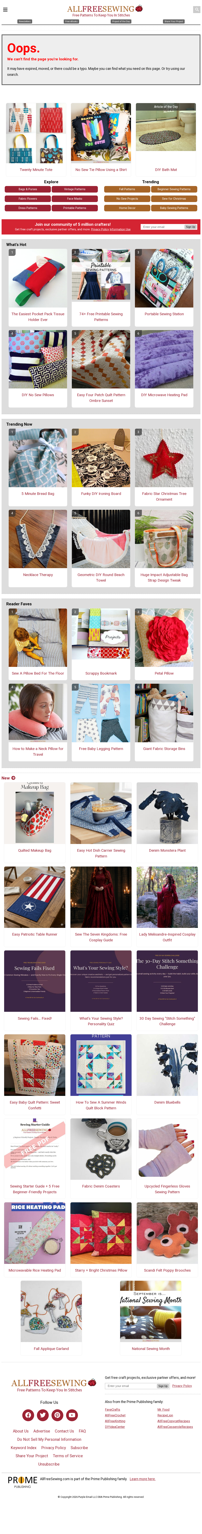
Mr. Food (163, 1410)
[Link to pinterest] (57, 1415)
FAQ (82, 1431)
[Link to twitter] (43, 1415)
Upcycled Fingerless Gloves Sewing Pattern (167, 1189)
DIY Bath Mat (166, 169)
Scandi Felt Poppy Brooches (167, 1270)
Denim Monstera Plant (167, 850)
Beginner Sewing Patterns (174, 189)
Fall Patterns (127, 189)
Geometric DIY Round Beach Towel (101, 577)
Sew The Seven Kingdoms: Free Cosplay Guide (101, 937)
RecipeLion (165, 1415)
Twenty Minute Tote (36, 169)
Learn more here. (143, 1479)
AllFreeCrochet (115, 1415)
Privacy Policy (100, 229)
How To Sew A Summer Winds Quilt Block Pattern (101, 1105)
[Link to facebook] (28, 1415)
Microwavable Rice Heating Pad (34, 1270)
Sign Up (190, 226)
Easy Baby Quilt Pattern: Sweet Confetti (35, 1105)
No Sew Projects (127, 198)
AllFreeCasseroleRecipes (175, 1427)
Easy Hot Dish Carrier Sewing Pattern (101, 853)
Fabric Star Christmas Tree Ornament (164, 496)
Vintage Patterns (74, 189)
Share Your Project (32, 1455)
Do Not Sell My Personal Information (49, 1439)
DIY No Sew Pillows (38, 395)
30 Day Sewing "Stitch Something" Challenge (167, 1021)
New (6, 778)
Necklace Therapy (38, 574)
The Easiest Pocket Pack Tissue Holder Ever (37, 317)
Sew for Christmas (174, 198)
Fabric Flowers (28, 198)
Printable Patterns (74, 208)
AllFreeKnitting (115, 1421)
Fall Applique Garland (51, 1348)
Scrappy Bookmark (101, 673)
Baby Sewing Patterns (174, 208)
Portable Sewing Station (164, 314)
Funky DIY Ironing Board (101, 493)
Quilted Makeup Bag (34, 850)
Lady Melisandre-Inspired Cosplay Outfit (167, 937)
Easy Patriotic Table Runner (34, 934)
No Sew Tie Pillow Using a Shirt (101, 169)
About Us (21, 1431)
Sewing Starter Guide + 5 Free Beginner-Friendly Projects (34, 1189)
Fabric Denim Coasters (101, 1186)
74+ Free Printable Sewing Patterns (101, 317)
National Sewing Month (151, 1348)
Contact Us (64, 1431)
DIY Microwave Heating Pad (164, 395)
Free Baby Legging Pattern (101, 748)
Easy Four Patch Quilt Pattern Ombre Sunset (101, 398)
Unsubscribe (49, 1464)
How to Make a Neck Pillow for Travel (38, 751)
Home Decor (127, 208)
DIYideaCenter (115, 1427)
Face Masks (74, 198)
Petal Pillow (164, 673)
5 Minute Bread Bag (38, 493)
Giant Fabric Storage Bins (164, 748)
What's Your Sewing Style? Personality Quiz (101, 1021)
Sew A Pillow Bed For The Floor (38, 673)
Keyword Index (23, 1447)
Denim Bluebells (167, 1102)
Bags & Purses (28, 189)
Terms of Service (68, 1455)
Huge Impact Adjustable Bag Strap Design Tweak (164, 577)
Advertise (41, 1431)
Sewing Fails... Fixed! (35, 1018)
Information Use (120, 229)
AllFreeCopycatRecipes (173, 1421)
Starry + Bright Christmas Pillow (101, 1270)
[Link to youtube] (72, 1415)
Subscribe (79, 1447)
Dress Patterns (28, 208)
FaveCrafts (112, 1410)
